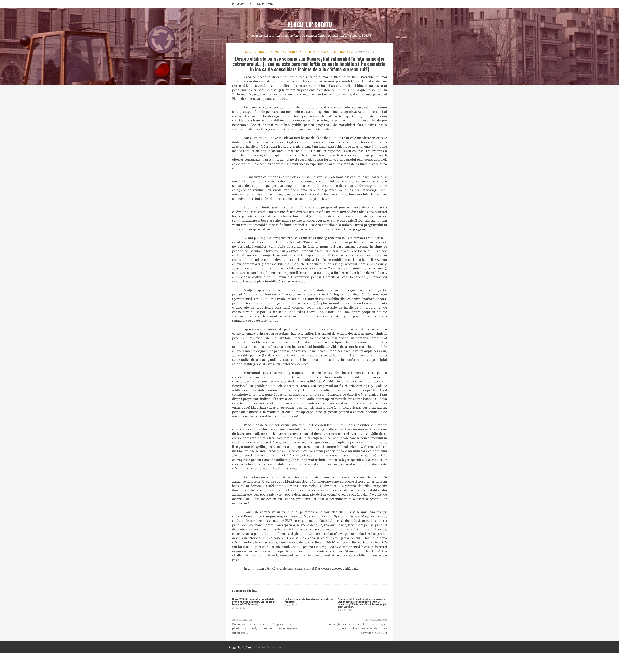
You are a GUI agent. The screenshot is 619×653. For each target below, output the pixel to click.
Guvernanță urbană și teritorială (297, 51)
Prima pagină (241, 3)
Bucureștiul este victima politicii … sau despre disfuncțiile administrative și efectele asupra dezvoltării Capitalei (357, 628)
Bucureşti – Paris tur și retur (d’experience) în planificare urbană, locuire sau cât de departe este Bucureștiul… (264, 628)
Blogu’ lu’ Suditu (240, 647)
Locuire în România (338, 51)
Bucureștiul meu (257, 51)
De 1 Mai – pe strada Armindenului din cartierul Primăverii (309, 600)
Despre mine (266, 3)
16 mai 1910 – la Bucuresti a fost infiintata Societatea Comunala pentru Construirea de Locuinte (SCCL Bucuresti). (253, 601)
